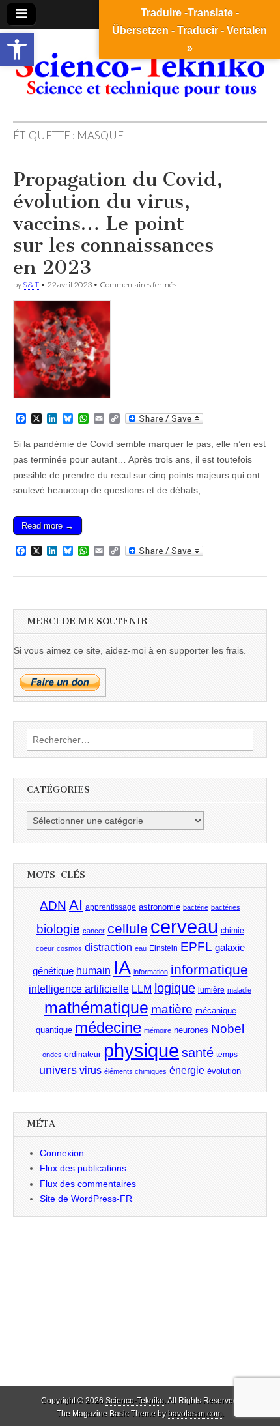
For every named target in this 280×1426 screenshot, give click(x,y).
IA (122, 967)
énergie (186, 1070)
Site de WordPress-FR (86, 1198)
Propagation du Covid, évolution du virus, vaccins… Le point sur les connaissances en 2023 (118, 222)
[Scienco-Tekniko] (140, 65)
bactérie (195, 907)
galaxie (230, 947)
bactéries (225, 907)
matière (172, 1009)
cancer (94, 931)
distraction (108, 947)
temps (227, 1054)
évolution (224, 1071)
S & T (31, 284)
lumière (211, 990)
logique (174, 988)
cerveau (184, 926)
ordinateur (82, 1054)
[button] (17, 49)
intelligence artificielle (79, 989)
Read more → (47, 526)
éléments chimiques (135, 1071)
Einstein (163, 948)
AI (76, 905)
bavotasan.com (195, 1413)
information (150, 972)
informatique (209, 970)
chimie (232, 930)
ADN (53, 905)
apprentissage (110, 907)
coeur (45, 948)
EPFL (196, 946)
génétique (53, 971)
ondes (52, 1054)
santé (198, 1052)
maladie (239, 990)
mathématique (96, 1007)
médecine (108, 1027)
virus (90, 1070)
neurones (191, 1030)
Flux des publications (83, 1168)
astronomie (159, 907)
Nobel (227, 1029)
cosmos (69, 948)
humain (93, 970)
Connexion (62, 1153)
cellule (127, 929)
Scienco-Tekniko (134, 1400)
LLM (142, 989)
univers (58, 1070)
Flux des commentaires (88, 1183)
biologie (58, 929)
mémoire (157, 1030)
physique (141, 1050)
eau (141, 948)
